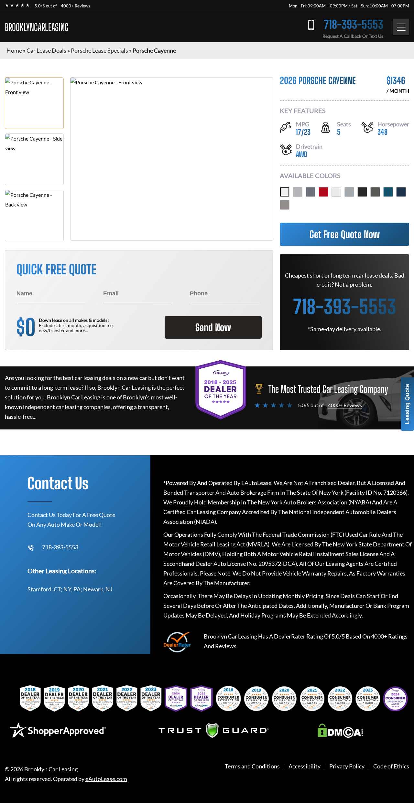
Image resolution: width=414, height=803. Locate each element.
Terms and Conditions (252, 766)
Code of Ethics (391, 766)
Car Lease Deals (46, 50)
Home (14, 50)
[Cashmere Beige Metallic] (284, 204)
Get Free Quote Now (345, 234)
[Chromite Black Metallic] (362, 191)
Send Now (213, 327)
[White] (284, 191)
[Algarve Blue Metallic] (401, 191)
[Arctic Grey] (310, 191)
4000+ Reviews (75, 5)
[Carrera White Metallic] (336, 191)
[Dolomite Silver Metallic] (349, 191)
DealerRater (289, 636)
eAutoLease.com (106, 779)
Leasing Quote (407, 404)
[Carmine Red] (323, 191)
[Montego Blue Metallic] (388, 191)
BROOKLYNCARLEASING (37, 27)
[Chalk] (297, 191)
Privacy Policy (347, 766)
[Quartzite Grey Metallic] (375, 191)
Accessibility (305, 766)
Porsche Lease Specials (99, 50)
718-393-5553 (353, 24)
